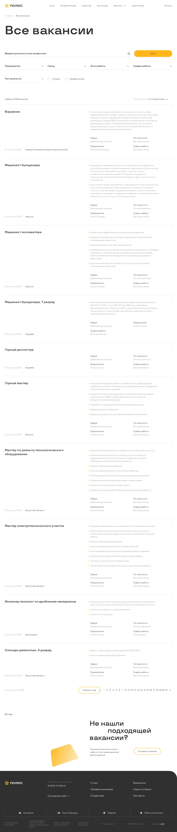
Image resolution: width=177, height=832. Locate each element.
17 (154, 690)
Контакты (168, 6)
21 (166, 690)
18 (157, 690)
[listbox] (158, 99)
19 (160, 690)
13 (141, 690)
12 (138, 690)
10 (132, 690)
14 (144, 690)
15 (148, 690)
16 (151, 690)
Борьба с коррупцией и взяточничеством (62, 824)
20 (163, 690)
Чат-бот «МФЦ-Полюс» (135, 824)
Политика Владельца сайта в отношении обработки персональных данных (39, 824)
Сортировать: (140, 99)
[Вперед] (170, 690)
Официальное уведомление (83, 824)
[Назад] (100, 690)
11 (135, 690)
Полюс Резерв (108, 824)
